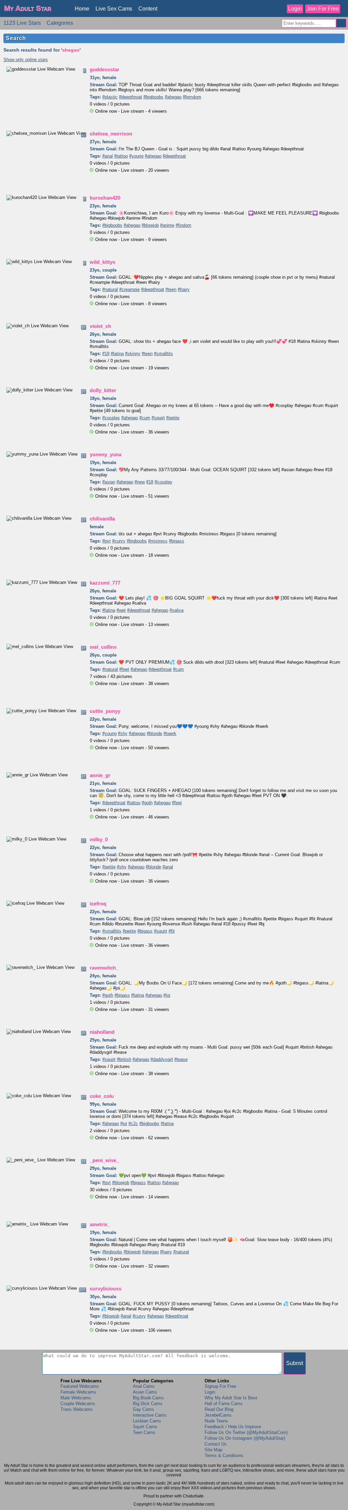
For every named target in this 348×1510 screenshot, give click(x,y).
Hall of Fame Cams (224, 1403)
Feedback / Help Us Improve (233, 1426)
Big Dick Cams (147, 1403)
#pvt (106, 541)
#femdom (192, 96)
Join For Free (323, 9)
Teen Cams (144, 1432)
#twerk (169, 733)
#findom (183, 225)
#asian (108, 481)
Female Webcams (78, 1392)
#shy (122, 733)
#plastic (110, 96)
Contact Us (216, 1444)
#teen (171, 289)
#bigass (176, 541)
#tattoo (121, 156)
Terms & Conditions (224, 1455)
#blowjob (150, 225)
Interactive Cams (150, 1415)
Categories (60, 23)
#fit (172, 931)
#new (140, 481)
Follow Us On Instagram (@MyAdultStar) (245, 1438)
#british (124, 1059)
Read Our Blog (219, 1409)
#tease (181, 1059)
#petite (172, 417)
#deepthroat (130, 96)
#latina (117, 353)
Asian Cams (145, 1392)
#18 (105, 353)
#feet (124, 669)
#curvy (118, 541)
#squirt (158, 417)
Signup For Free (220, 1386)
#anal (107, 156)
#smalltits (163, 353)
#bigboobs (153, 96)
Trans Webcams (76, 1409)
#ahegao (173, 96)
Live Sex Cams (113, 9)
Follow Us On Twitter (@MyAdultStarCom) (246, 1432)
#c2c (133, 1123)
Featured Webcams (79, 1386)
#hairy (184, 289)
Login (295, 9)
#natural (110, 289)
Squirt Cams (145, 1426)
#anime (167, 225)
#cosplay (111, 417)
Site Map (213, 1449)
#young (136, 156)
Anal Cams (144, 1386)
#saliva (177, 610)
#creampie (129, 289)
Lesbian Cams (147, 1420)
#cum (144, 417)
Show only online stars (25, 59)
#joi (166, 995)
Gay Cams (143, 1409)
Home (82, 9)
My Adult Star (27, 8)
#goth (147, 802)
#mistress (158, 541)
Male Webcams (75, 1397)
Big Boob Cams (148, 1397)
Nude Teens (216, 1420)
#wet (121, 610)
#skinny (132, 353)
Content (147, 9)
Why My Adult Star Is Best (231, 1397)
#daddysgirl (162, 1059)
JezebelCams (218, 1415)
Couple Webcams (77, 1403)
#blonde (154, 733)
